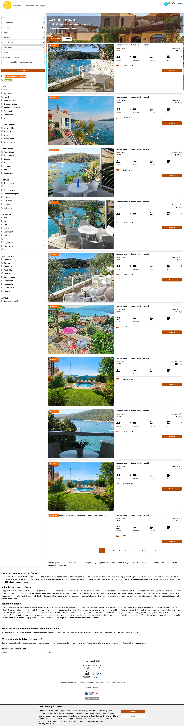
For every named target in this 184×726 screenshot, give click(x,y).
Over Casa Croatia (108, 683)
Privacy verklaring (87, 683)
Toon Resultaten (22, 70)
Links (97, 683)
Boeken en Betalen (92, 687)
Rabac (4, 652)
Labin (49, 652)
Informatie (121, 683)
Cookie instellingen (92, 698)
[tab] (54, 39)
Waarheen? (17, 6)
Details (133, 716)
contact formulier (161, 563)
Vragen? (43, 6)
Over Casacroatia (31, 6)
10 (155, 550)
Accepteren (133, 711)
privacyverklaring (46, 724)
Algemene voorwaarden (68, 683)
